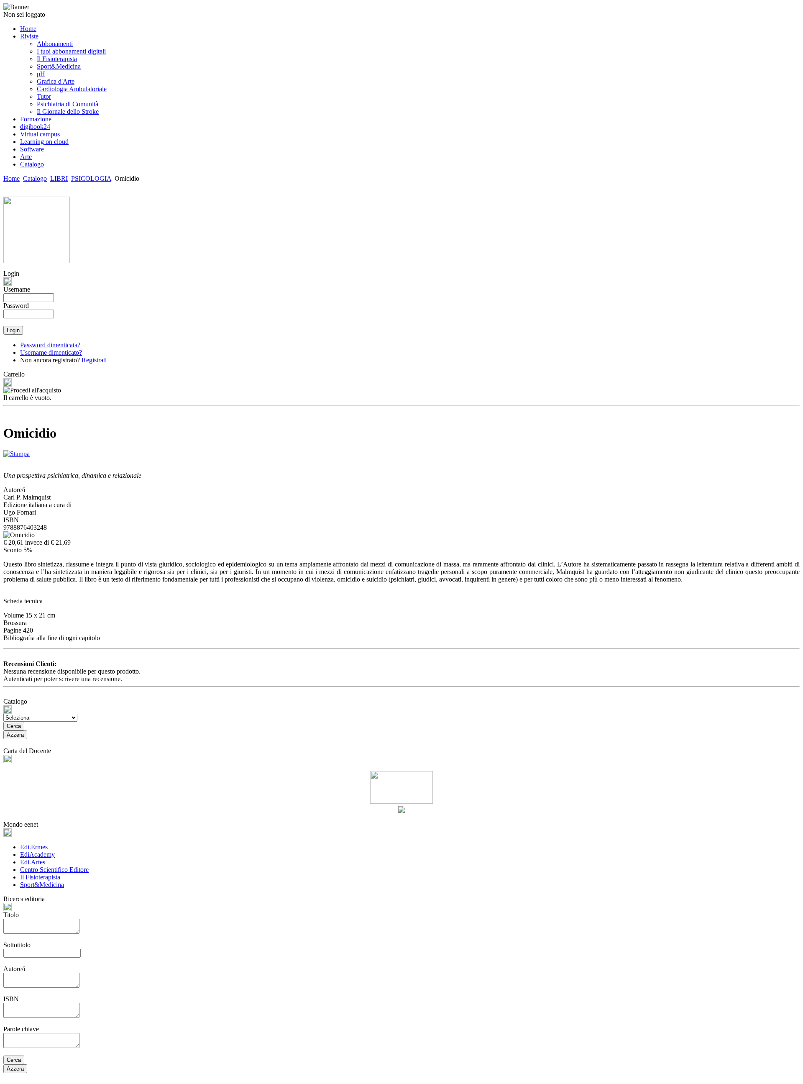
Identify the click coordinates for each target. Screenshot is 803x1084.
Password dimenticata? (50, 345)
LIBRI (59, 178)
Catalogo (35, 178)
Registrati (94, 360)
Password (16, 305)
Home (11, 178)
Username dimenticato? (51, 352)
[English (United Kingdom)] (4, 186)
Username (16, 289)
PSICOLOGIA (91, 178)
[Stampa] (16, 451)
